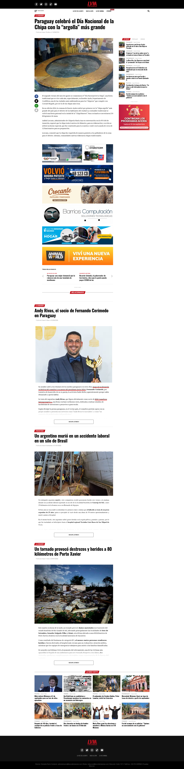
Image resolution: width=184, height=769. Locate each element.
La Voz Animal (100, 11)
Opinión (109, 10)
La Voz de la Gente (78, 11)
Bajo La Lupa (89, 11)
